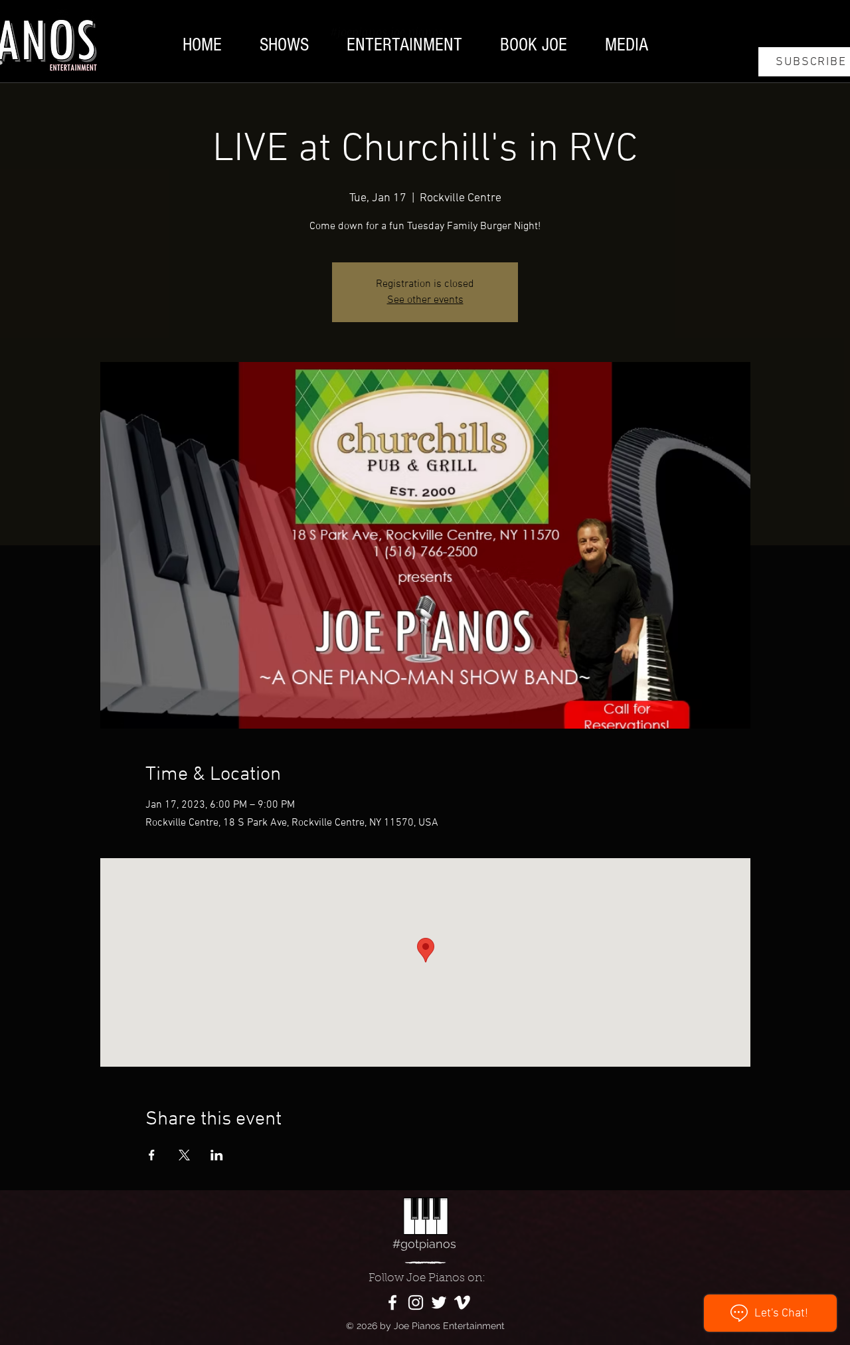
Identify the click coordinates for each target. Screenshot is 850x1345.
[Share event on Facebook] (151, 1155)
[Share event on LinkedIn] (217, 1155)
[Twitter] (439, 1302)
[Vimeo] (462, 1302)
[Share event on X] (184, 1155)
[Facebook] (392, 1302)
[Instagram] (416, 1302)
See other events (425, 300)
